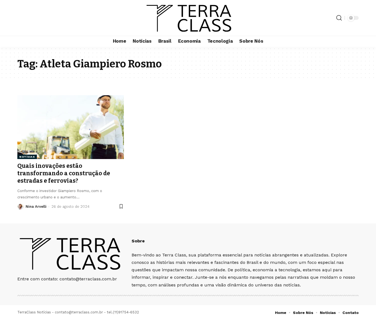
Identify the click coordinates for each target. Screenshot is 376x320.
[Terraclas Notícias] (188, 18)
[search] (339, 18)
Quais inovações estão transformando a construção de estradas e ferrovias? (63, 173)
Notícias (27, 156)
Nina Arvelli (36, 206)
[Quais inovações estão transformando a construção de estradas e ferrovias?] (70, 127)
